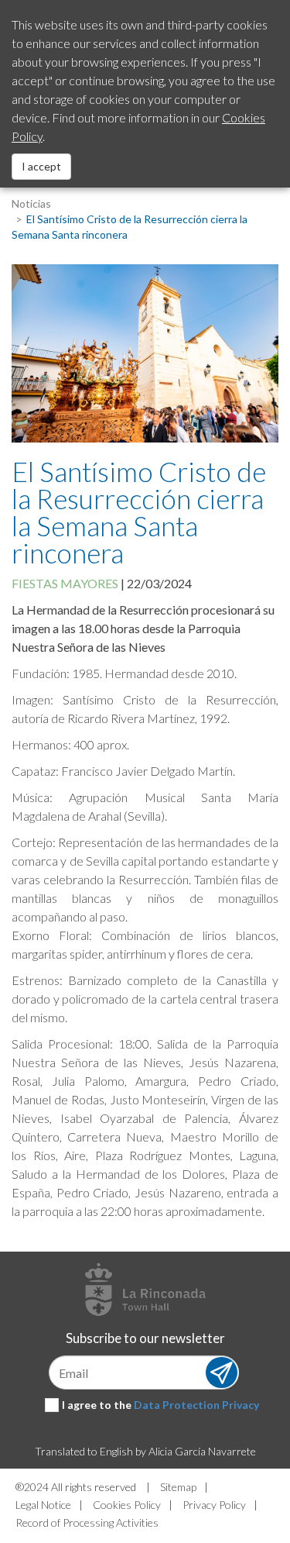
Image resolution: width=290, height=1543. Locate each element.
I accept (41, 166)
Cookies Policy (127, 1504)
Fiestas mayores (65, 583)
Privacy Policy (214, 1504)
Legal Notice (43, 1504)
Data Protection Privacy (196, 1404)
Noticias (31, 203)
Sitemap (178, 1486)
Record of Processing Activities (87, 1522)
